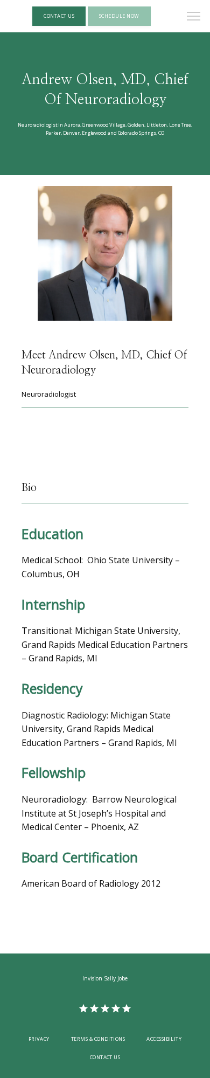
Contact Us (105, 1057)
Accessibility (163, 1038)
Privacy (39, 1038)
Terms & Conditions (98, 1038)
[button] (194, 17)
